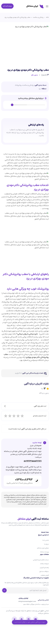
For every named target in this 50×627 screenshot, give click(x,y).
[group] (25, 105)
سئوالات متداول (44, 571)
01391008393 (24, 479)
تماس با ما (45, 540)
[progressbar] (28, 105)
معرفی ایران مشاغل (43, 548)
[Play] (7, 104)
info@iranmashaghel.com (27, 601)
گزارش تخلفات (45, 575)
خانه (47, 17)
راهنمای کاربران (44, 567)
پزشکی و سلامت (38, 17)
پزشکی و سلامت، (28, 85)
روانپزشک (18, 85)
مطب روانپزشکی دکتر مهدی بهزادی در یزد (17, 17)
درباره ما (46, 544)
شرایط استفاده (44, 563)
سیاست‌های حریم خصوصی (41, 559)
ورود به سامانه (44, 552)
